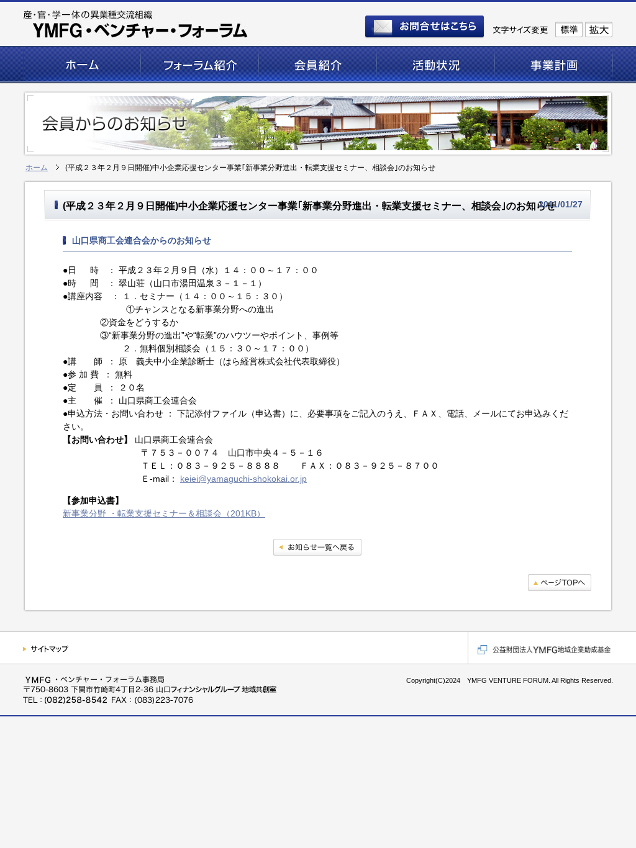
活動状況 (436, 65)
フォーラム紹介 (200, 65)
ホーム (82, 65)
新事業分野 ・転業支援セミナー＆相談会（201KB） (164, 513)
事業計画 (554, 65)
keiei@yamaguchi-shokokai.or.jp (243, 479)
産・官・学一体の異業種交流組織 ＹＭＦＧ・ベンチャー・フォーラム (136, 24)
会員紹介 (318, 65)
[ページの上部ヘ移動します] (560, 584)
